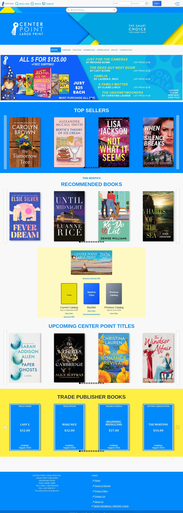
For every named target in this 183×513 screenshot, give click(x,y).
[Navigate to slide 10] (101, 242)
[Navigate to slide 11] (103, 242)
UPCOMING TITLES (89, 50)
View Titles (69, 313)
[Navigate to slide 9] (98, 242)
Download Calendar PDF (91, 278)
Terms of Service (103, 486)
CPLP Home (9, 3)
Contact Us (100, 496)
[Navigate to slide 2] (87, 167)
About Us (99, 502)
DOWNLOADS (66, 50)
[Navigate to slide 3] (89, 167)
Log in (157, 3)
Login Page (178, 4)
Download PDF (69, 317)
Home (97, 480)
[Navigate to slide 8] (96, 242)
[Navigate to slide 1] (84, 167)
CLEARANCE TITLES (126, 50)
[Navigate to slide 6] (96, 167)
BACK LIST (114, 50)
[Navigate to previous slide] (5, 142)
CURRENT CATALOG (103, 50)
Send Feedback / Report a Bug (111, 506)
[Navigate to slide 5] (94, 167)
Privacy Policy (101, 491)
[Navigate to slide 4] (91, 167)
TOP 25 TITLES (77, 50)
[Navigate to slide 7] (98, 167)
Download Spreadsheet (91, 314)
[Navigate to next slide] (177, 142)
